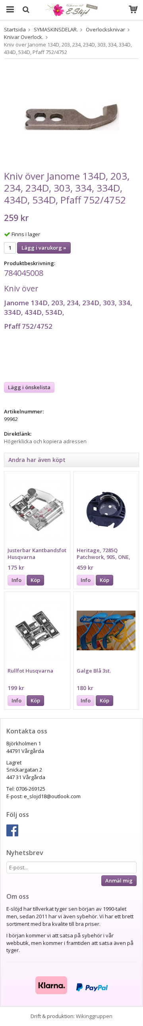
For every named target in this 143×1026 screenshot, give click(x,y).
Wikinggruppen (94, 1016)
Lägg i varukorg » (43, 247)
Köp (35, 580)
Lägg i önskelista (29, 387)
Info (16, 580)
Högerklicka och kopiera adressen (45, 441)
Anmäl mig (119, 880)
